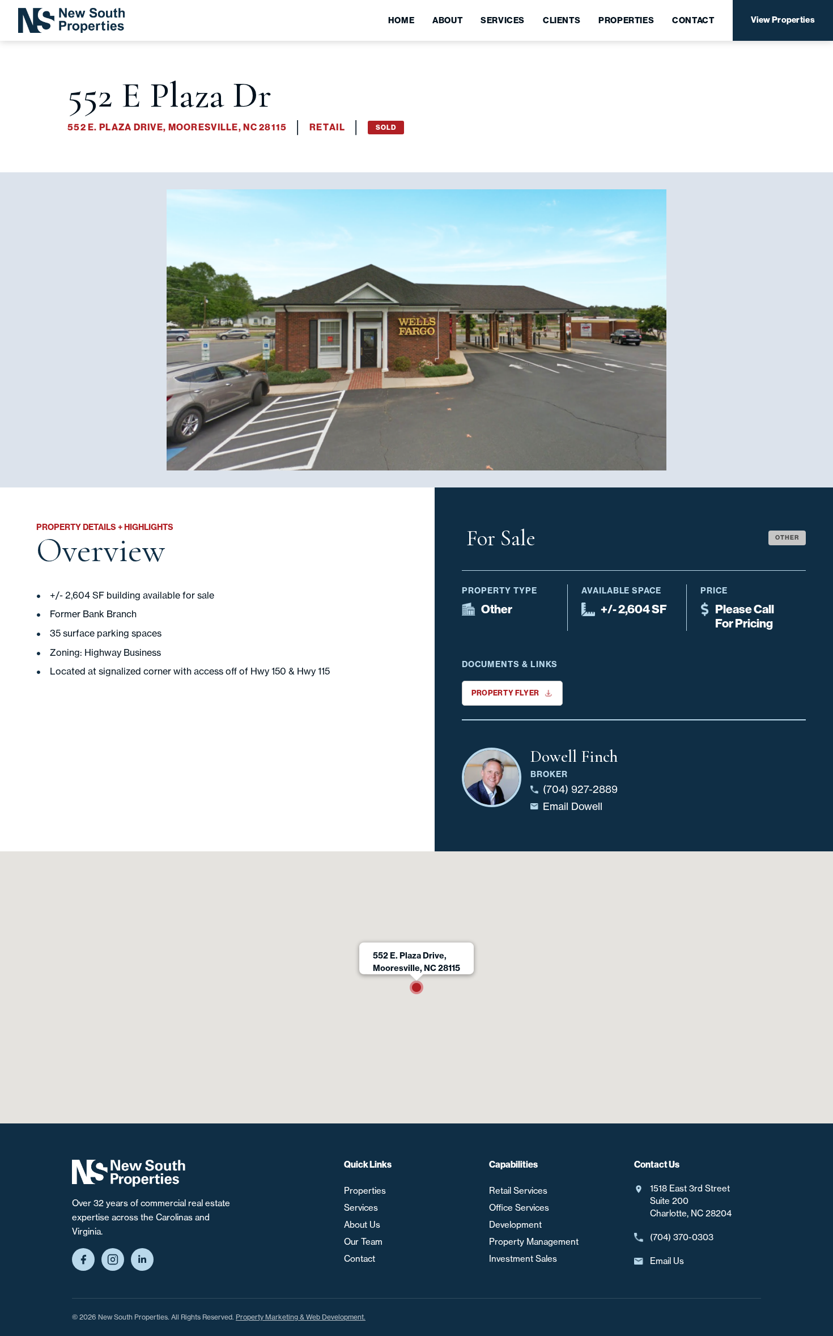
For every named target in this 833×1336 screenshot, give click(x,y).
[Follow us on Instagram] (112, 1259)
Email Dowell (572, 806)
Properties (626, 20)
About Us (362, 1225)
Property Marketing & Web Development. (301, 1317)
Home (401, 20)
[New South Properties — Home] (71, 20)
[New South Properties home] (128, 1173)
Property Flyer (505, 693)
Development (515, 1225)
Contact (693, 20)
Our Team (363, 1242)
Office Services (519, 1208)
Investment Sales (523, 1259)
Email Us (667, 1261)
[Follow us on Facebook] (83, 1259)
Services (503, 20)
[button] (416, 987)
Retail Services (518, 1191)
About (447, 20)
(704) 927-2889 (580, 789)
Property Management (534, 1242)
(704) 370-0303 (681, 1237)
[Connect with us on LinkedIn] (142, 1259)
